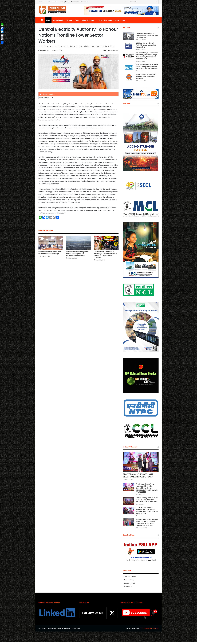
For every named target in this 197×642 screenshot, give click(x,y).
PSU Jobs (69, 20)
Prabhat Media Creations (150, 628)
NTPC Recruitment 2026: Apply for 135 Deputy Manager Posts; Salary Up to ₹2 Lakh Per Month (147, 67)
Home (42, 2)
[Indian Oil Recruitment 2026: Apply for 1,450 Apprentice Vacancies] (128, 77)
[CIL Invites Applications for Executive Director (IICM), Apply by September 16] (128, 36)
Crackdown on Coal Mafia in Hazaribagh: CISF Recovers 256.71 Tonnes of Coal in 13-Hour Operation (105, 255)
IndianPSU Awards (88, 20)
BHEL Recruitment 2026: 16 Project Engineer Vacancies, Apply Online (146, 45)
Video (77, 20)
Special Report (58, 20)
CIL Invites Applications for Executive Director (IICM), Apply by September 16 (147, 35)
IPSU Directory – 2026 (105, 20)
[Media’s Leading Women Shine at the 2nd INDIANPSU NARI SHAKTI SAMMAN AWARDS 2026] (128, 501)
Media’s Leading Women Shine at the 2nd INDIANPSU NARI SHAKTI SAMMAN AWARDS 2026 (147, 500)
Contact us (84, 2)
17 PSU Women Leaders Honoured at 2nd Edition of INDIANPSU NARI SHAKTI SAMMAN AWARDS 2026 (147, 511)
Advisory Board (120, 20)
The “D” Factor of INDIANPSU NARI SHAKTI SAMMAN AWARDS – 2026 (138, 475)
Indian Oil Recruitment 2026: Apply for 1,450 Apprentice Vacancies (146, 76)
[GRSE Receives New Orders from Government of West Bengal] (50, 243)
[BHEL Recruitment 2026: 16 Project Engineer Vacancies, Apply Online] (128, 46)
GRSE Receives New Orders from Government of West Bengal (49, 253)
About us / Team (51, 2)
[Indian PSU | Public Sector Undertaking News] (52, 9)
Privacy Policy (64, 2)
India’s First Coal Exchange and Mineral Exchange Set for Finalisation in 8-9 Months (77, 254)
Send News (75, 2)
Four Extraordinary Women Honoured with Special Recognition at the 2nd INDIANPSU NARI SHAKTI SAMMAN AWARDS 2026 (147, 488)
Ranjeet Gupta (44, 50)
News (48, 20)
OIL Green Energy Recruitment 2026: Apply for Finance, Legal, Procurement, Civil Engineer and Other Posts (147, 56)
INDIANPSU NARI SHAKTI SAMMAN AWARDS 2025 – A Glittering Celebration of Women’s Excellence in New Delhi (147, 522)
